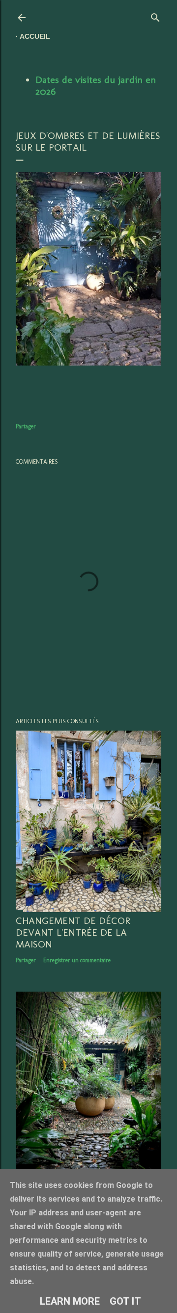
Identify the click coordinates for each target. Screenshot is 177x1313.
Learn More (70, 1301)
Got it (125, 1301)
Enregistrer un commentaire (77, 960)
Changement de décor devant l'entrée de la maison (73, 932)
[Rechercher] (155, 15)
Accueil (35, 36)
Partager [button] (26, 426)
